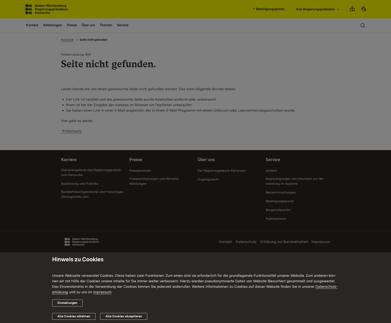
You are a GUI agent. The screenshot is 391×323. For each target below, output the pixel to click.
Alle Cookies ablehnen (73, 316)
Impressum (102, 292)
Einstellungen (67, 303)
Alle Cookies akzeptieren (123, 316)
